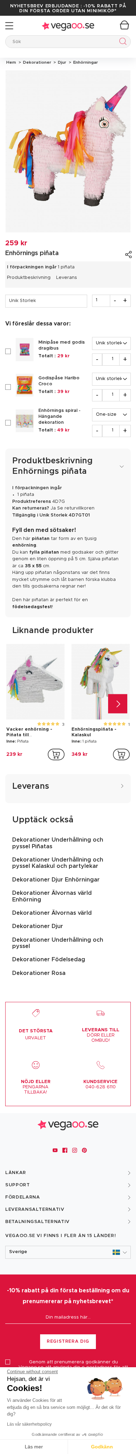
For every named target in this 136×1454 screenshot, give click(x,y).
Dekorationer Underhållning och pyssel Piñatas (57, 843)
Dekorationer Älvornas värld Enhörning (52, 896)
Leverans (66, 277)
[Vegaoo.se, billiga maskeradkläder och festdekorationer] (68, 25)
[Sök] (121, 42)
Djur (61, 62)
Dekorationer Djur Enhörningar (56, 880)
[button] (68, 1252)
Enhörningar (84, 62)
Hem (11, 62)
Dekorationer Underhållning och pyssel (57, 943)
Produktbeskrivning (29, 277)
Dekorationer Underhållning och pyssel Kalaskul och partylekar (57, 863)
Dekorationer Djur (37, 926)
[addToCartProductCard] (56, 754)
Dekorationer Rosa (39, 973)
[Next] (117, 703)
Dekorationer (36, 62)
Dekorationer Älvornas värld (52, 913)
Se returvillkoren (76, 508)
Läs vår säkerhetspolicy (29, 1424)
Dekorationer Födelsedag (48, 959)
